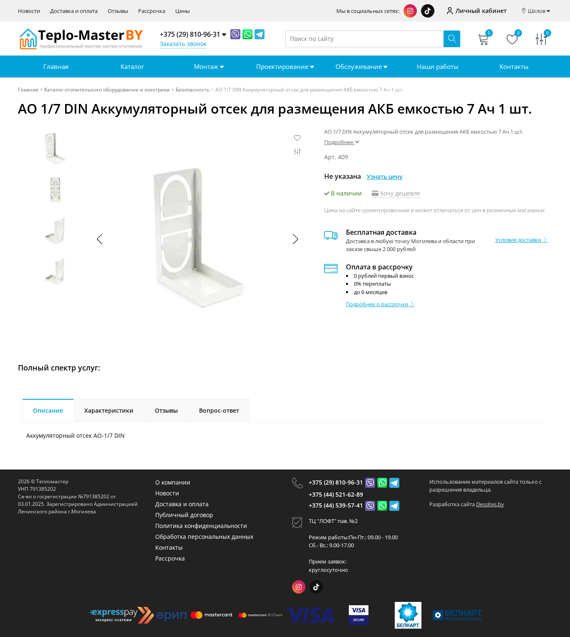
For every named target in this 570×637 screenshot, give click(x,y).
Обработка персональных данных (204, 537)
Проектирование (283, 66)
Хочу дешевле (399, 193)
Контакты (514, 66)
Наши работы (438, 66)
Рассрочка (151, 11)
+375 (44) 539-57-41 (336, 505)
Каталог (132, 66)
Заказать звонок (183, 44)
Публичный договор (184, 515)
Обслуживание (359, 66)
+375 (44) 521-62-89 (336, 494)
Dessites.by (490, 504)
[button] (295, 239)
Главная (55, 66)
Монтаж (207, 66)
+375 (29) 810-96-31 (336, 482)
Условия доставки (518, 240)
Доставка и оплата (74, 11)
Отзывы (118, 11)
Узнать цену (385, 176)
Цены (182, 11)
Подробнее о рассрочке (377, 304)
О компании (172, 482)
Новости (29, 11)
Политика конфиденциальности (201, 526)
